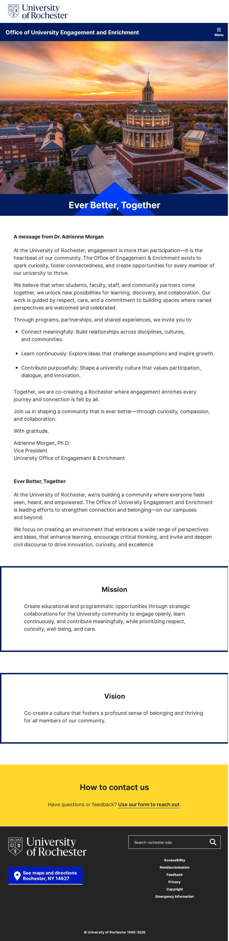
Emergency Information (175, 896)
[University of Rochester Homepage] (38, 11)
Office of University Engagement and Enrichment (72, 32)
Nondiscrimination (174, 867)
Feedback (174, 874)
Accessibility (174, 860)
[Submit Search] (212, 842)
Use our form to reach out (149, 804)
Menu (218, 34)
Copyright (174, 889)
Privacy (174, 881)
